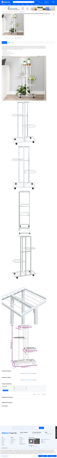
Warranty (3, 442)
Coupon (23, 4)
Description (4, 42)
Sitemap (3, 445)
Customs (21, 442)
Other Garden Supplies (21, 11)
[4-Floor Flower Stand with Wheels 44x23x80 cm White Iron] (7, 37)
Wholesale (12, 440)
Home (2, 11)
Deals (18, 4)
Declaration (21, 441)
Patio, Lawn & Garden (14, 11)
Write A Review (5, 390)
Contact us (3, 441)
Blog (31, 4)
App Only (27, 4)
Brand (14, 4)
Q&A (12, 42)
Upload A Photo (28, 373)
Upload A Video (28, 379)
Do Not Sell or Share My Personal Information (23, 443)
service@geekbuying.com (46, 439)
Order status (3, 444)
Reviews (9, 42)
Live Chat (44, 442)
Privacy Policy (40, 453)
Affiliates (12, 442)
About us (3, 440)
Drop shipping (12, 441)
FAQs (2, 443)
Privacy (21, 440)
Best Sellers (9, 4)
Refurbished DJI (37, 4)
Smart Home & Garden (7, 11)
